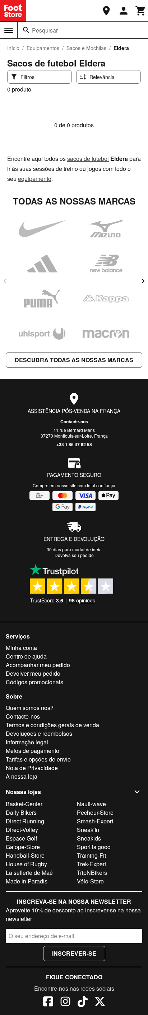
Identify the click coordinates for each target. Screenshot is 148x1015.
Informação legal (27, 742)
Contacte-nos (74, 421)
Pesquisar (45, 30)
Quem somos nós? (30, 708)
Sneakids (89, 838)
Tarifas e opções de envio (38, 759)
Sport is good (94, 847)
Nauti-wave (91, 804)
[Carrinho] (141, 10)
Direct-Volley (22, 830)
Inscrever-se (74, 953)
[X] (100, 1002)
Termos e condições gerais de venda (52, 725)
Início (13, 47)
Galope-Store (23, 847)
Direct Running (25, 821)
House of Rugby (26, 864)
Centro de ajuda (26, 656)
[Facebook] (48, 1002)
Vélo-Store (90, 881)
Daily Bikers (21, 812)
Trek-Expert (91, 864)
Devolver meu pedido (33, 673)
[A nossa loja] (106, 10)
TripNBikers (92, 872)
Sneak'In (88, 830)
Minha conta (21, 648)
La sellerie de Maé (29, 872)
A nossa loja (21, 776)
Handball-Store (25, 855)
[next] (143, 281)
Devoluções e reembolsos (39, 733)
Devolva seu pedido (74, 555)
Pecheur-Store (95, 812)
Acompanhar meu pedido (38, 665)
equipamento (34, 178)
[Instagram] (65, 1002)
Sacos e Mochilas (86, 47)
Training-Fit (91, 855)
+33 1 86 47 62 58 (74, 444)
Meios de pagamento (32, 751)
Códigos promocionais (34, 682)
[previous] (5, 281)
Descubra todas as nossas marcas (74, 360)
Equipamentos (43, 47)
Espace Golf (21, 838)
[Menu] (8, 30)
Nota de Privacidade (32, 768)
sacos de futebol (88, 158)
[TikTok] (82, 1002)
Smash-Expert (95, 821)
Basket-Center (24, 804)
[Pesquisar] (26, 30)
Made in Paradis (26, 881)
